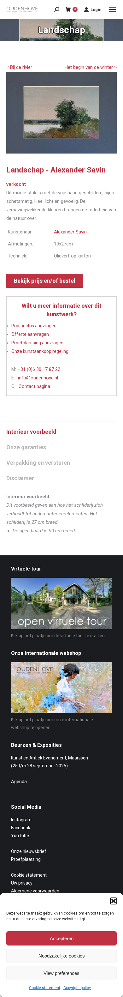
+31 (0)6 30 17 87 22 (39, 369)
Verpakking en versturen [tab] (38, 462)
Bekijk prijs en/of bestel (44, 280)
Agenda (19, 781)
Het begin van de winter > (91, 67)
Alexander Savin (70, 232)
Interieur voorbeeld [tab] (31, 431)
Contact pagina (34, 386)
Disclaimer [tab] (20, 478)
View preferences (61, 973)
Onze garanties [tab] (26, 447)
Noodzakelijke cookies (61, 955)
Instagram (21, 819)
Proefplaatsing (26, 859)
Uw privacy (21, 882)
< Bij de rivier (19, 67)
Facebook (20, 827)
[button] (113, 901)
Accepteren (61, 938)
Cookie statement (44, 988)
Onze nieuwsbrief (28, 851)
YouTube (20, 835)
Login (96, 9)
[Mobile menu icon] (112, 9)
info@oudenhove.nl (38, 378)
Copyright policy (77, 988)
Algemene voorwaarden (35, 890)
